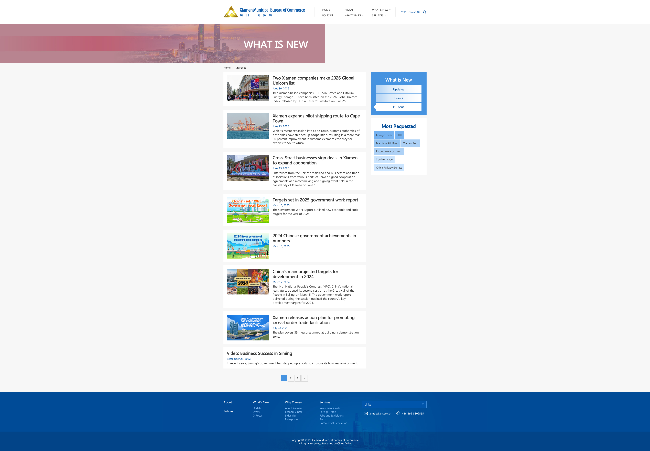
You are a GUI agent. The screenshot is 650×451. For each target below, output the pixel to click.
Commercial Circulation (333, 423)
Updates (258, 408)
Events (257, 411)
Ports (323, 419)
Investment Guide (330, 408)
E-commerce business (389, 151)
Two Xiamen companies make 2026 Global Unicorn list (313, 80)
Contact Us (414, 12)
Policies (228, 411)
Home (227, 67)
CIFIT (399, 135)
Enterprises (291, 419)
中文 (403, 12)
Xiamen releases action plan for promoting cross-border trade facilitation (314, 320)
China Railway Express (389, 167)
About (227, 402)
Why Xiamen (293, 402)
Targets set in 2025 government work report (315, 199)
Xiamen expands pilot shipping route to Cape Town (316, 118)
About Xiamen (293, 408)
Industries (291, 415)
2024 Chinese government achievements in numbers (314, 238)
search (424, 12)
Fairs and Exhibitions (332, 415)
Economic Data (293, 411)
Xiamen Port (410, 143)
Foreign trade (384, 135)
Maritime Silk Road (387, 143)
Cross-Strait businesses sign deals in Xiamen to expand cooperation (315, 160)
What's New (261, 402)
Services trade (384, 159)
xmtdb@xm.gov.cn (380, 413)
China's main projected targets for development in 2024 (305, 274)
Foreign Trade (328, 411)
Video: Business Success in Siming (259, 353)
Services (325, 402)
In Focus (258, 415)
